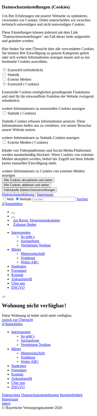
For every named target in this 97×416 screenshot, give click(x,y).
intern (6, 403)
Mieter (16, 249)
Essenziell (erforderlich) (25, 70)
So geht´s (28, 237)
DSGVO (18, 287)
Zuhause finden (24, 224)
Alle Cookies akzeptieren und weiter (28, 180)
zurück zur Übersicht (17, 320)
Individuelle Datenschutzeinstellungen (29, 190)
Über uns (18, 283)
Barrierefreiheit (71, 395)
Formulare (19, 271)
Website (25, 199)
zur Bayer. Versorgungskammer (36, 220)
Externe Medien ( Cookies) (28, 142)
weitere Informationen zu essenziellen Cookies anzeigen (43, 109)
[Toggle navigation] (4, 296)
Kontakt (17, 275)
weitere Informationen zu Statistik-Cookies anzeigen (40, 138)
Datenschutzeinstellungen (40, 395)
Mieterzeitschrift (33, 254)
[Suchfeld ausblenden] (13, 217)
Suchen (82, 199)
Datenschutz (11, 395)
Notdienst (28, 258)
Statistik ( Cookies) (22, 113)
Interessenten (21, 232)
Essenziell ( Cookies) (23, 84)
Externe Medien (19, 79)
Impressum (45, 194)
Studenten (18, 266)
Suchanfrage (30, 241)
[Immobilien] (12, 204)
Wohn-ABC (30, 262)
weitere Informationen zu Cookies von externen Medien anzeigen (43, 173)
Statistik (13, 75)
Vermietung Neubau (36, 245)
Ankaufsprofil (21, 279)
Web (10, 199)
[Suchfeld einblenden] (13, 213)
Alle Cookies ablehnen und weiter (26, 185)
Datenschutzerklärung (18, 194)
